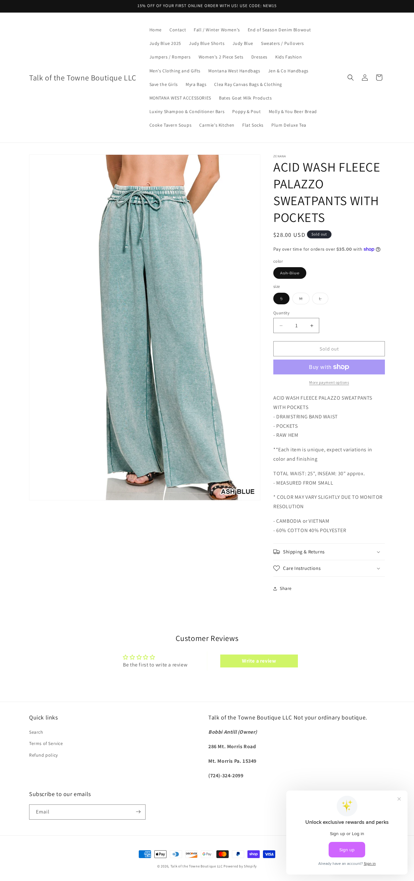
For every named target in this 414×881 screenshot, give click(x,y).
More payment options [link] (329, 382)
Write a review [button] (259, 660)
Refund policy (43, 755)
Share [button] (286, 588)
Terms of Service (46, 744)
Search (36, 732)
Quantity (281, 313)
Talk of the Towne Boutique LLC (196, 866)
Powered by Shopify (240, 866)
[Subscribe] (138, 811)
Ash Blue (293, 274)
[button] (350, 77)
